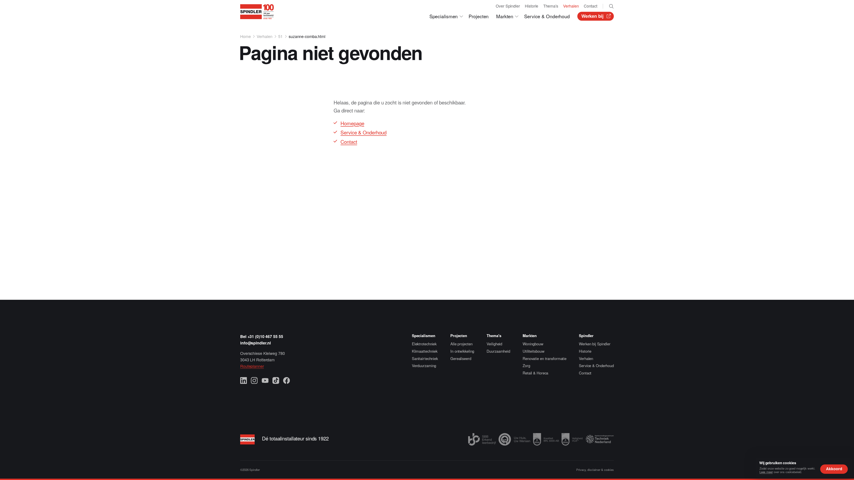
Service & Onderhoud (363, 132)
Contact (348, 141)
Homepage (352, 123)
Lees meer (766, 472)
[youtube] (265, 380)
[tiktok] (275, 380)
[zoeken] (611, 6)
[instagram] (254, 380)
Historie (585, 351)
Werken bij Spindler (594, 343)
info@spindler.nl (255, 343)
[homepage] (257, 11)
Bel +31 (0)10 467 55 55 (261, 336)
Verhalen (586, 358)
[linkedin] (243, 380)
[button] (446, 16)
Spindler (586, 335)
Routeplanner (252, 366)
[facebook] (286, 380)
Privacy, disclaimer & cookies (595, 469)
